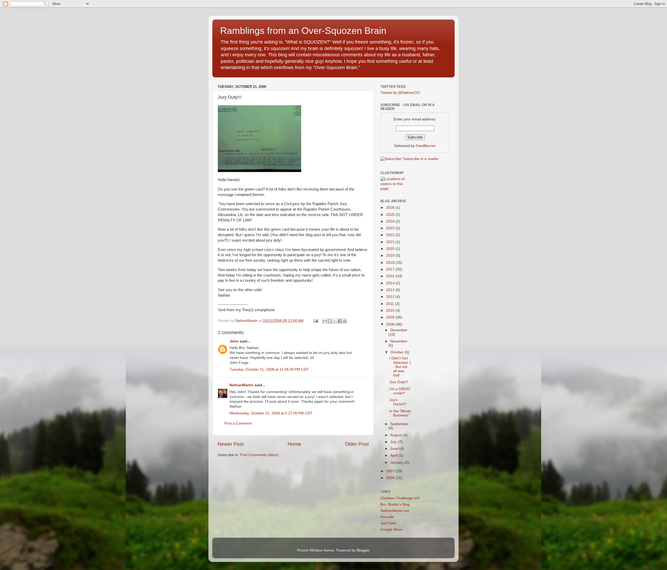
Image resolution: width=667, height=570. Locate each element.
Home (294, 444)
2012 (391, 297)
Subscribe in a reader (421, 159)
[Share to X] (334, 321)
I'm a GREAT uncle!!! (400, 391)
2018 (391, 263)
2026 (391, 208)
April (394, 455)
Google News (391, 529)
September (399, 424)
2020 (391, 249)
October (397, 352)
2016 (391, 276)
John (234, 341)
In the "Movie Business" (400, 413)
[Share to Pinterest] (344, 321)
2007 (391, 471)
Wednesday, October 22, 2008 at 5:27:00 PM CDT (271, 413)
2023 (391, 228)
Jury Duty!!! (398, 382)
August (396, 435)
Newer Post (231, 444)
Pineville (387, 517)
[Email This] (325, 321)
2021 (391, 242)
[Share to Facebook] (339, 321)
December (398, 330)
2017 (391, 269)
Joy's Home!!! (397, 402)
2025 (391, 215)
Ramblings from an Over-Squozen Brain (303, 30)
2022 (391, 235)
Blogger (363, 550)
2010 (391, 310)
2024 (391, 221)
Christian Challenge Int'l (399, 498)
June (394, 449)
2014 (391, 283)
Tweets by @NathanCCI (400, 93)
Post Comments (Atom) (259, 455)
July (394, 442)
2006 (391, 478)
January (397, 462)
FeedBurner (426, 146)
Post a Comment (238, 423)
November (398, 341)
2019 (391, 256)
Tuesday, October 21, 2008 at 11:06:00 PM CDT (269, 369)
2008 (391, 324)
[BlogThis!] (329, 321)
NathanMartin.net (394, 511)
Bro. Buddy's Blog (395, 504)
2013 (391, 290)
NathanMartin (242, 385)
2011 (390, 304)
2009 (391, 317)
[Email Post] (315, 321)
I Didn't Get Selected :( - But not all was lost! (400, 366)
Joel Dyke (388, 523)
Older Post (357, 444)
